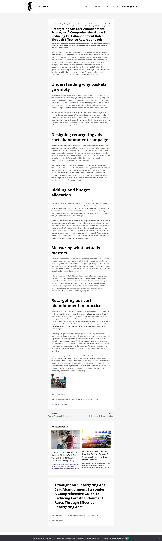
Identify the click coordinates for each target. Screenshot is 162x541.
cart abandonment (96, 43)
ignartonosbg (59, 389)
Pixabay (65, 389)
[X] (122, 6)
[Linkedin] (125, 6)
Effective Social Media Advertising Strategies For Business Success (74, 399)
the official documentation (92, 158)
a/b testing (75, 43)
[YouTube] (136, 6)
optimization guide (79, 223)
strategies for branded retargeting (63, 100)
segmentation (58, 45)
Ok (127, 538)
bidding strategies (84, 43)
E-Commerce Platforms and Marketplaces (87, 45)
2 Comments (86, 463)
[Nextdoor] (133, 6)
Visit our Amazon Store (59, 404)
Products (115, 6)
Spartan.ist (42, 6)
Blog (86, 6)
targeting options (68, 45)
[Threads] (131, 6)
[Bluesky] (128, 6)
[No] (160, 538)
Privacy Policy (95, 6)
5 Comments (55, 464)
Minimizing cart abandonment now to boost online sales (78, 515)
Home (56, 24)
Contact (106, 6)
